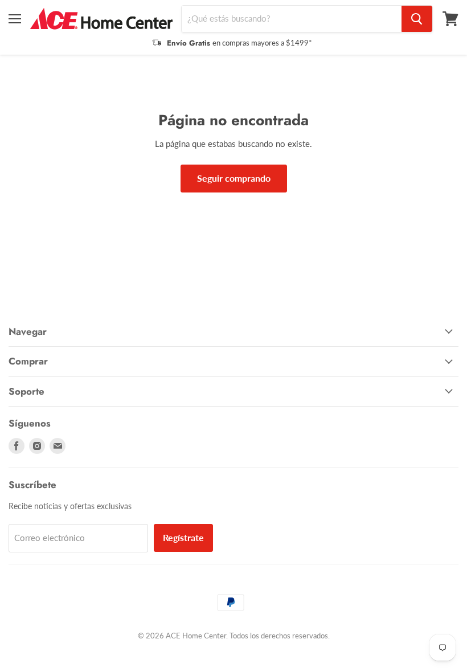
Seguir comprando (234, 178)
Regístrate (183, 537)
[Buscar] (417, 19)
